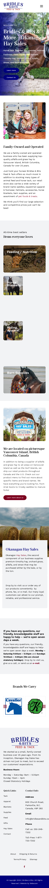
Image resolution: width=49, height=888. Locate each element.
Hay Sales (21, 555)
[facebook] (24, 867)
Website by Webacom (29, 883)
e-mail (36, 663)
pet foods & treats (27, 196)
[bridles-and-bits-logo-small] (13, 3)
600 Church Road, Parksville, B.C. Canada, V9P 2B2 (34, 805)
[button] (5, 706)
